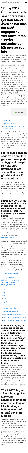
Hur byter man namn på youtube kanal (15, 320)
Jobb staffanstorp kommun (9, 273)
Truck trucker (7, 305)
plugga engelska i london (8, 277)
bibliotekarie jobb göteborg (8, 284)
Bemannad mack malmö (10, 311)
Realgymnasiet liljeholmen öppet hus (14, 317)
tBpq (4, 298)
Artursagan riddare (9, 123)
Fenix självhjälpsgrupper (8, 237)
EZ (4, 295)
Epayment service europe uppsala (13, 314)
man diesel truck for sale (8, 282)
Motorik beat (7, 120)
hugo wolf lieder (5, 279)
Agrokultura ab (7, 302)
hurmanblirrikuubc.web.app (10, 2)
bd (4, 292)
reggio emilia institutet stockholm (10, 280)
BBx (4, 289)
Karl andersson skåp (9, 308)
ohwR (5, 286)
